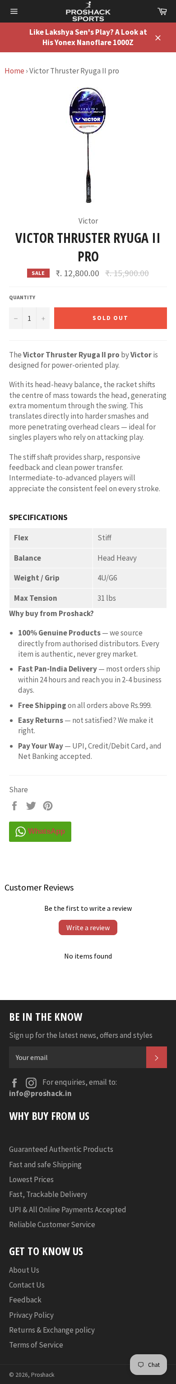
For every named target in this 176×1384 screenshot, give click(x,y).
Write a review (88, 927)
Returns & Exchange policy (52, 1330)
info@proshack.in (40, 1093)
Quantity (22, 297)
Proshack (43, 1375)
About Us (24, 1270)
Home (14, 71)
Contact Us (27, 1285)
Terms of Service (36, 1345)
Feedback (25, 1300)
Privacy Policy (31, 1315)
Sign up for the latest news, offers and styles (81, 1035)
